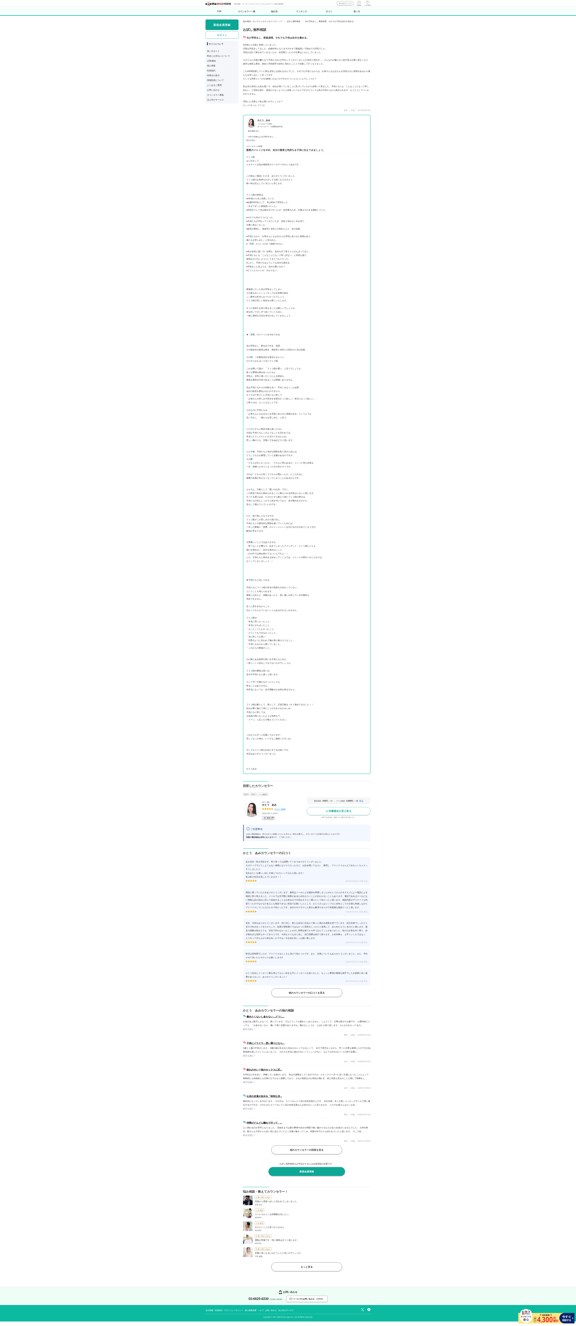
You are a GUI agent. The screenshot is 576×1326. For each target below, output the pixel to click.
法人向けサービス (345, 3)
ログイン (222, 35)
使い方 (357, 11)
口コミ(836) (280, 809)
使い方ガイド (213, 50)
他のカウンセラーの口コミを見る (307, 992)
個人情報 (211, 65)
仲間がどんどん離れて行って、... (264, 1122)
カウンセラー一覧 (246, 11)
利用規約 (211, 70)
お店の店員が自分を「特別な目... (264, 1096)
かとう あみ (264, 119)
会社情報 (209, 1310)
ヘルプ (261, 1310)
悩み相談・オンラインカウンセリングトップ (262, 21)
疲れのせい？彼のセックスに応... (264, 1069)
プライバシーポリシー (233, 1310)
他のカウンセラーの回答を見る (307, 1149)
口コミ (329, 11)
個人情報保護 (250, 1310)
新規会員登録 (307, 1171)
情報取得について (215, 80)
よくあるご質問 (214, 85)
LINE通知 (211, 60)
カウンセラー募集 (215, 94)
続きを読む (250, 140)
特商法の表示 (213, 75)
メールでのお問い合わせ (308, 1298)
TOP (219, 11)
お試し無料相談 (293, 21)
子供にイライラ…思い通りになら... (265, 1043)
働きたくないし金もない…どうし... (265, 1016)
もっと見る (307, 1266)
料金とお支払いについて (218, 55)
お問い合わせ (213, 89)
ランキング (301, 11)
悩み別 (274, 11)
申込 (361, 800)
